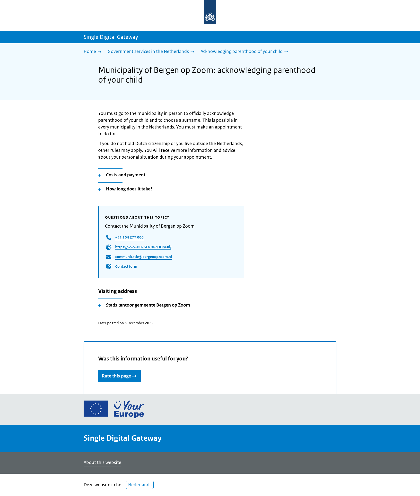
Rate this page (116, 376)
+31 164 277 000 (129, 237)
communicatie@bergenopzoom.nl (143, 256)
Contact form (126, 266)
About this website (102, 462)
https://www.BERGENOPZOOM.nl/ (143, 247)
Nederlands (139, 485)
